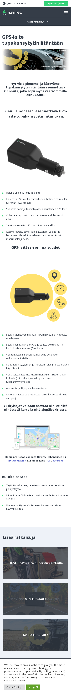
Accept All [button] (33, 687)
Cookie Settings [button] (14, 687)
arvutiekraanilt (17, 460)
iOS (49, 460)
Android (58, 460)
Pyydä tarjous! (56, 3)
